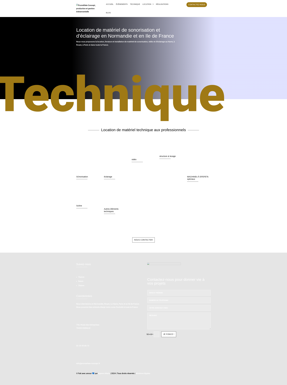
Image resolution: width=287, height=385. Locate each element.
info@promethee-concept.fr (88, 363)
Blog (108, 13)
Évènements (122, 4)
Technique (135, 4)
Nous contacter (143, 240)
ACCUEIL (109, 4)
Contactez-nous (196, 5)
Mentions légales (143, 373)
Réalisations (162, 4)
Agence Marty (104, 373)
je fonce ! (168, 334)
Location (146, 4)
